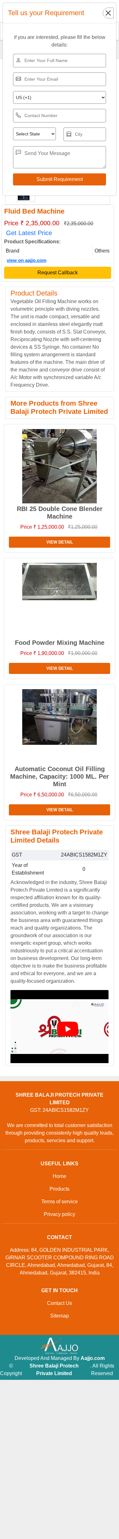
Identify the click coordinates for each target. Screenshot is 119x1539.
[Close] (108, 13)
